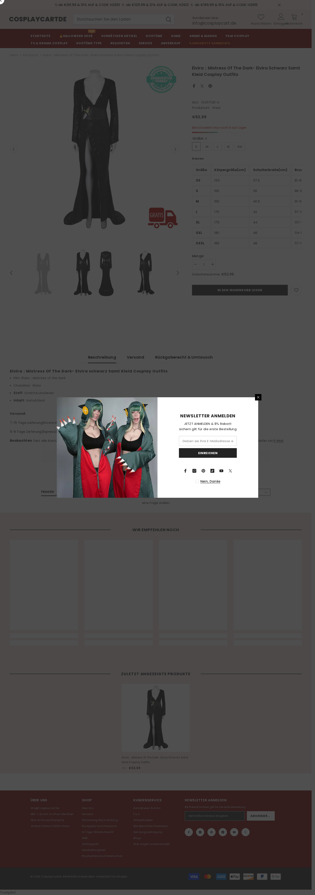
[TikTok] (212, 470)
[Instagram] (194, 470)
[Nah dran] (258, 397)
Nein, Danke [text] (210, 481)
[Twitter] (230, 470)
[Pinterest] (203, 470)
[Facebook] (185, 470)
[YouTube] (221, 470)
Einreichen (208, 453)
